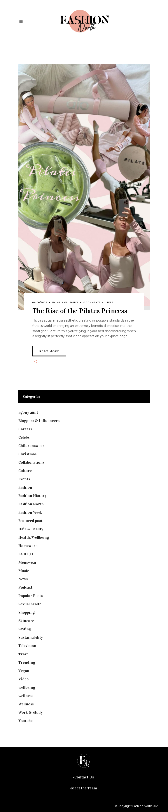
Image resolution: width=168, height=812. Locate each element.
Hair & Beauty (30, 529)
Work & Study (30, 712)
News (23, 579)
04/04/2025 (39, 302)
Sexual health (30, 604)
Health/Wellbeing (33, 537)
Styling (24, 629)
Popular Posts (30, 595)
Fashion (25, 487)
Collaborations (31, 462)
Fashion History (32, 495)
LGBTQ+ (26, 554)
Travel (24, 654)
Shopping (26, 612)
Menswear (27, 562)
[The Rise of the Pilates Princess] (84, 187)
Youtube (25, 720)
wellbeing (26, 687)
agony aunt (28, 412)
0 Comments (92, 302)
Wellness (26, 704)
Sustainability (30, 637)
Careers (25, 429)
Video (23, 679)
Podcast (25, 587)
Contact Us (84, 777)
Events (24, 479)
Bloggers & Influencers (39, 420)
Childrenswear (31, 445)
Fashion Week (30, 512)
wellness (25, 695)
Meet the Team (84, 788)
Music (23, 570)
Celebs (24, 437)
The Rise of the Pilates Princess (79, 311)
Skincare (26, 620)
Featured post (30, 520)
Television (27, 645)
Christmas (27, 454)
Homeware (27, 545)
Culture (25, 470)
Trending (26, 662)
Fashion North (31, 504)
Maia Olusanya (68, 302)
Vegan (23, 670)
